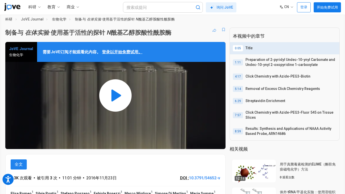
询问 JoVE (224, 7)
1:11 (238, 62)
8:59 (238, 131)
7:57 (238, 115)
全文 (19, 164)
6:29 (238, 101)
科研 (9, 19)
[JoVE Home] (12, 7)
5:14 (238, 89)
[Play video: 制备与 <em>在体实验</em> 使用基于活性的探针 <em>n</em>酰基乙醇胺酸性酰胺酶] (115, 95)
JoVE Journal (32, 19)
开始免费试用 (327, 7)
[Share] (214, 30)
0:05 (238, 48)
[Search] (198, 7)
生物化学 (59, 19)
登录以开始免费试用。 (122, 52)
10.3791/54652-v (204, 178)
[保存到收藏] (223, 30)
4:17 (238, 76)
